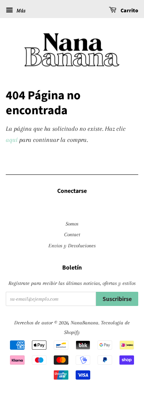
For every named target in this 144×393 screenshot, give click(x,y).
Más (20, 10)
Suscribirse (117, 299)
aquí (12, 139)
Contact (72, 234)
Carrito (128, 11)
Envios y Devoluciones (72, 245)
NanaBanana (84, 322)
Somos (72, 223)
